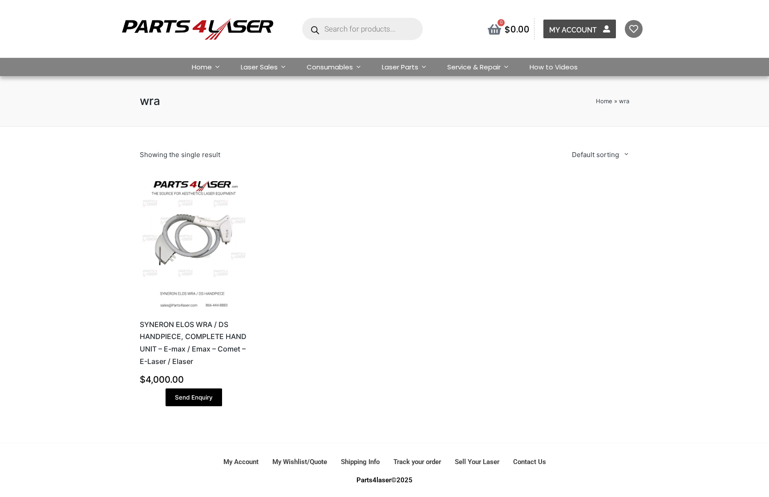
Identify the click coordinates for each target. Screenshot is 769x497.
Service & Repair (474, 67)
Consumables (330, 67)
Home (202, 67)
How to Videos (554, 67)
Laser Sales (259, 67)
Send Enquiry (194, 397)
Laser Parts (400, 67)
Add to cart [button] (194, 310)
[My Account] (606, 28)
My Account (573, 30)
